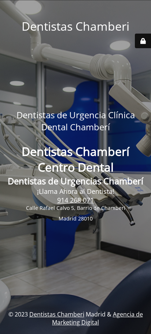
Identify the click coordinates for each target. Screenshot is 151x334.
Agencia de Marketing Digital (97, 318)
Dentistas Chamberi (56, 314)
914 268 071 (75, 200)
